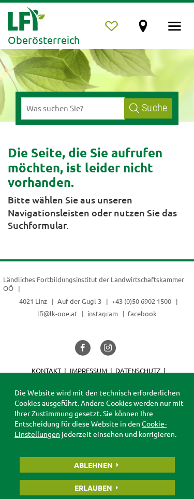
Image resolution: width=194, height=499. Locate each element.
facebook (142, 313)
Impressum (88, 370)
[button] (83, 348)
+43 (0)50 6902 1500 (141, 301)
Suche (154, 108)
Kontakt (46, 370)
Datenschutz (137, 370)
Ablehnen (93, 464)
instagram (102, 313)
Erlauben (93, 487)
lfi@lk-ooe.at (57, 313)
